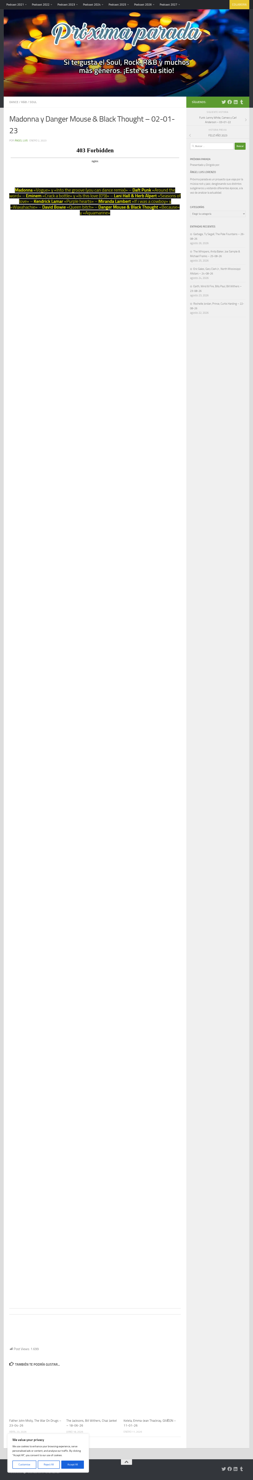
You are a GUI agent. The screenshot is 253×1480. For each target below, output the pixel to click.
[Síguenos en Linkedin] (235, 102)
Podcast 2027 (168, 4)
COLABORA (239, 4)
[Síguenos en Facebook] (229, 102)
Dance (13, 102)
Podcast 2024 (92, 4)
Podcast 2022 (40, 4)
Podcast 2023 (66, 4)
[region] (48, 1453)
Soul (33, 102)
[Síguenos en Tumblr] (241, 102)
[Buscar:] (212, 146)
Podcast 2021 (15, 4)
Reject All (49, 1464)
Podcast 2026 (143, 4)
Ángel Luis (21, 140)
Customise (24, 1464)
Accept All (72, 1464)
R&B (24, 102)
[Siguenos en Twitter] (224, 102)
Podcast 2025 (117, 4)
